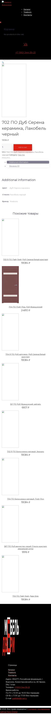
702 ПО (21, 155)
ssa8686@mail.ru (19, 698)
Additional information (18, 162)
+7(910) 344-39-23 (22, 687)
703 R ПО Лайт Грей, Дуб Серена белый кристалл (25, 259)
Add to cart (22, 147)
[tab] (28, 162)
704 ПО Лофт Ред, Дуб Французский (25, 307)
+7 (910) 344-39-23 (25, 52)
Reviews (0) (14, 166)
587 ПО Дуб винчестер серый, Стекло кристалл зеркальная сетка (25, 547)
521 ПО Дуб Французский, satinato (25, 404)
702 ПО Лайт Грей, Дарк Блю (26, 596)
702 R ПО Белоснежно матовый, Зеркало (25, 452)
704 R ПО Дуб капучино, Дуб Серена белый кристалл (25, 355)
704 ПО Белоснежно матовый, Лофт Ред (25, 499)
